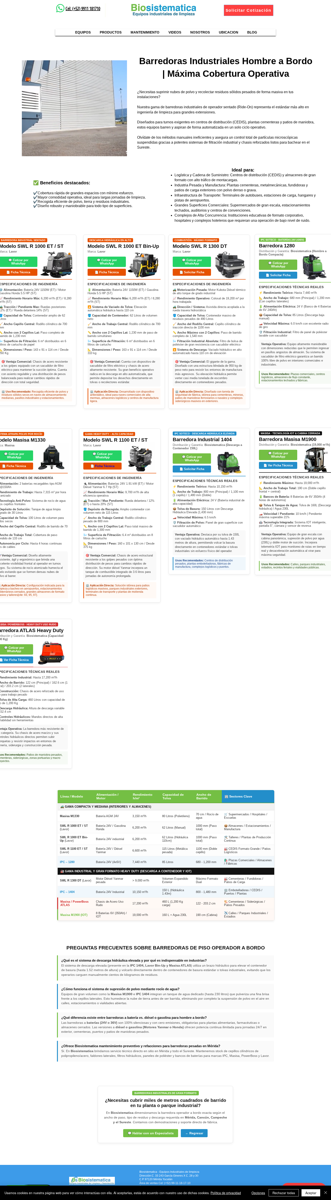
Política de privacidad (226, 1193)
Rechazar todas (283, 1193)
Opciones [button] (258, 1193)
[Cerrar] (325, 1192)
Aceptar (310, 1193)
